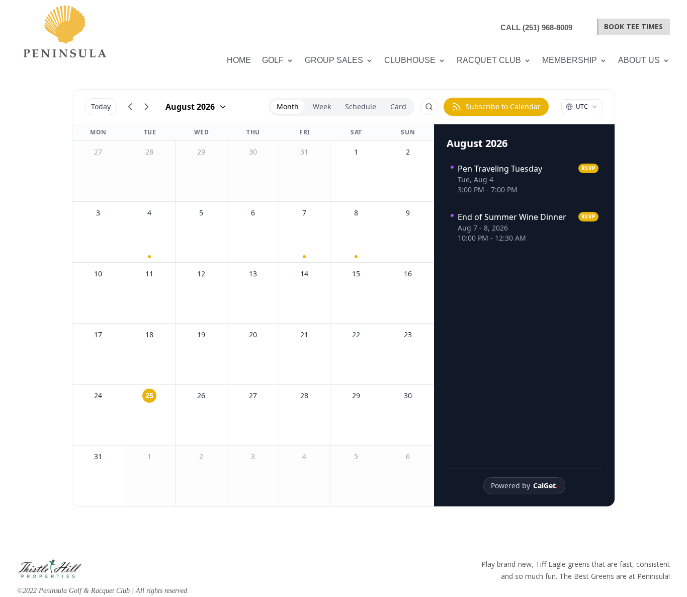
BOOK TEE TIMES (633, 26)
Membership (569, 60)
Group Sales (334, 60)
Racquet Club (489, 60)
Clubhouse (410, 60)
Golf (273, 60)
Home (239, 60)
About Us (639, 60)
